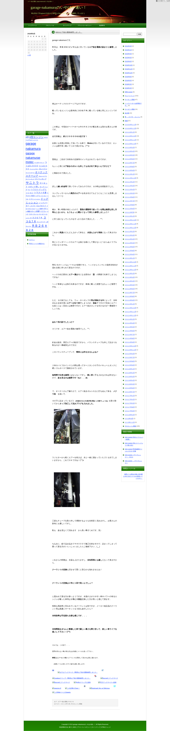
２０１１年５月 (130, 193)
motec (30, 162)
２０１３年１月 (130, 258)
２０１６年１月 (130, 369)
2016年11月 (129, 69)
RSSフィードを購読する (37, 243)
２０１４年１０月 (130, 308)
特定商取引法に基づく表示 (67, 727)
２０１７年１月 (130, 395)
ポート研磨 (35, 211)
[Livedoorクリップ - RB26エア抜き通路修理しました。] (71, 678)
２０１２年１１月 (130, 224)
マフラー (43, 211)
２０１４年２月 (130, 319)
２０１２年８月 (130, 250)
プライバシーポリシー (84, 727)
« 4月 (29, 55)
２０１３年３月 (130, 277)
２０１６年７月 (130, 392)
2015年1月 (128, 50)
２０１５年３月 (130, 353)
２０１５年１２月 (130, 350)
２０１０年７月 (130, 163)
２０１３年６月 (130, 289)
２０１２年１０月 (130, 220)
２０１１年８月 (130, 205)
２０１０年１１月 (130, 140)
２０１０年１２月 (130, 143)
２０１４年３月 (130, 323)
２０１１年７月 (130, 201)
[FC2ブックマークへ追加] (107, 682)
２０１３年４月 (130, 281)
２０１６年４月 (130, 380)
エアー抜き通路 (63, 701)
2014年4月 (128, 46)
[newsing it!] (56, 688)
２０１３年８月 (130, 296)
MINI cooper (129, 92)
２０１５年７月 (130, 357)
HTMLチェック (106, 727)
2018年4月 (128, 88)
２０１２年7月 (129, 212)
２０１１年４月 (130, 189)
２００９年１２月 (130, 128)
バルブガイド (41, 206)
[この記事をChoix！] (72, 688)
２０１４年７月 (130, 334)
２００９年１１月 (130, 124)
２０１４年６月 (130, 331)
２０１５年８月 (130, 361)
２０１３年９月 (130, 300)
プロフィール (50, 25)
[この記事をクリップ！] (102, 672)
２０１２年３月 (130, 235)
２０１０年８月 (130, 166)
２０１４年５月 (130, 327)
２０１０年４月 (130, 151)
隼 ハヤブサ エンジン (132, 117)
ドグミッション (34, 199)
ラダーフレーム (34, 214)
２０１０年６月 (130, 159)
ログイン (32, 240)
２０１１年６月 (130, 197)
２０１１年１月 (130, 174)
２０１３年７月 (130, 292)
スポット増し (33, 187)
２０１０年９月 (130, 170)
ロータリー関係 (130, 109)
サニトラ (32, 183)
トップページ (32, 25)
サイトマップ (96, 727)
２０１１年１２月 (130, 178)
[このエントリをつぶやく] (114, 688)
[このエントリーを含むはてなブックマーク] (53, 672)
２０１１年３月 (130, 185)
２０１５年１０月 (130, 346)
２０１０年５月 (130, 155)
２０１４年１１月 (130, 311)
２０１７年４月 (130, 399)
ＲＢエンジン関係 (76, 704)
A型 (27, 137)
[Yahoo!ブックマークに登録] (95, 678)
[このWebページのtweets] (61, 692)
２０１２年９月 (130, 254)
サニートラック (130, 96)
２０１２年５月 (130, 243)
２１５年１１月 (130, 422)
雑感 (126, 121)
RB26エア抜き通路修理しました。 (69, 32)
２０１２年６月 (130, 247)
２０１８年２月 (130, 415)
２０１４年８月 (130, 338)
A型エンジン (36, 137)
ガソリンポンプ (40, 179)
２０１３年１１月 (130, 266)
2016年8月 (128, 77)
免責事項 (102, 25)
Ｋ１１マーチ (41, 222)
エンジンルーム (30, 172)
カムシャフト (43, 176)
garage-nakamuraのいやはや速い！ (84, 724)
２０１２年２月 (130, 231)
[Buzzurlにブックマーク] (109, 678)
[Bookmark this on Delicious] (99, 688)
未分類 (127, 113)
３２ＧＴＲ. (37, 218)
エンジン (43, 169)
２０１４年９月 (130, 342)
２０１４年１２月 (130, 315)
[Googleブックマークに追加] (84, 688)
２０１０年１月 (130, 132)
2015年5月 (128, 57)
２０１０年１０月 (130, 136)
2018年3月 (128, 84)
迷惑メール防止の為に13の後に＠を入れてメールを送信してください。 (133, 476)
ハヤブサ (32, 206)
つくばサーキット (39, 162)
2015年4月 (128, 54)
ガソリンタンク (30, 179)
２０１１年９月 (130, 208)
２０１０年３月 (130, 147)
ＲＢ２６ (71, 701)
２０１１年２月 (130, 182)
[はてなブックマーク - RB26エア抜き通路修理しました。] (77, 672)
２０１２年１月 (130, 216)
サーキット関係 (130, 99)
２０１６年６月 (130, 388)
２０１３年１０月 (130, 262)
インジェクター (34, 169)
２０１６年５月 (130, 384)
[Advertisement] (34, 94)
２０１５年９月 (130, 365)
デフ (29, 190)
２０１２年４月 (130, 239)
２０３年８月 (129, 418)
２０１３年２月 (130, 273)
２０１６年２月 (130, 373)
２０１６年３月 (130, 376)
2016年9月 (128, 80)
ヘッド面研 (39, 209)
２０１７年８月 (130, 407)
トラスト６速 (40, 192)
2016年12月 (129, 73)
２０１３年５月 (65, 704)
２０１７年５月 (130, 403)
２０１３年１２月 (130, 269)
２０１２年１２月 (130, 227)
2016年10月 (129, 65)
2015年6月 (128, 61)
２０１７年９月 (130, 411)
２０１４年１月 (130, 304)
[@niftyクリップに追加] (82, 682)
